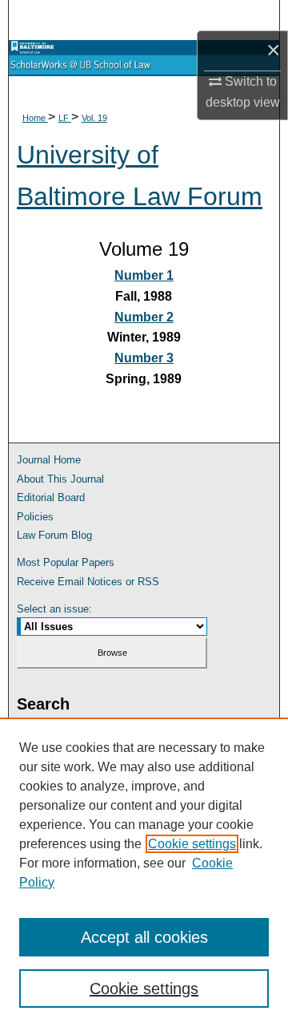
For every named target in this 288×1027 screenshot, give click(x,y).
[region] (144, 872)
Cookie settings (192, 844)
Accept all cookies (144, 937)
